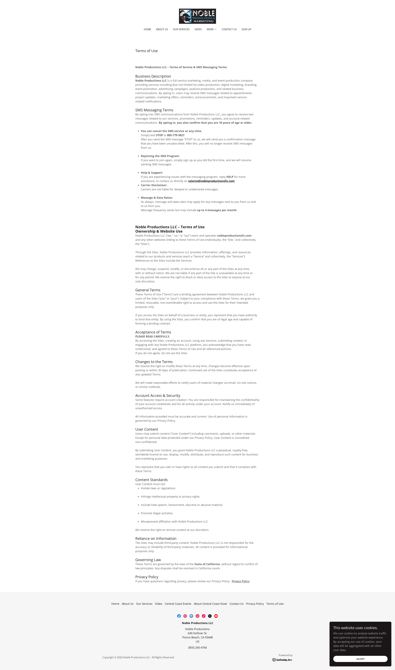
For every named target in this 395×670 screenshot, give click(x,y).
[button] (212, 29)
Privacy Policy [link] (255, 604)
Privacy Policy (240, 581)
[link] (197, 16)
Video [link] (198, 29)
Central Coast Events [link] (178, 604)
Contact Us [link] (229, 29)
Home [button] (115, 604)
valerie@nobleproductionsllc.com (211, 181)
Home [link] (147, 29)
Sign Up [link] (246, 29)
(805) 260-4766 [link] (197, 647)
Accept (360, 659)
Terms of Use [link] (275, 604)
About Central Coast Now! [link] (210, 604)
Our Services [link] (181, 29)
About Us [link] (162, 29)
